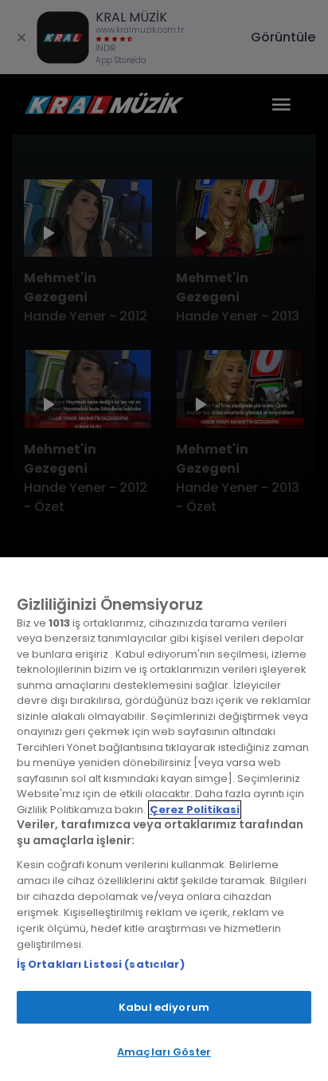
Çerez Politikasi (195, 809)
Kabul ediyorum (164, 1007)
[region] (164, 819)
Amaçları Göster (164, 1051)
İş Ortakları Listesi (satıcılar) (101, 964)
